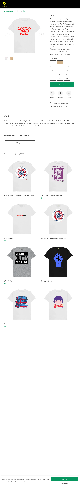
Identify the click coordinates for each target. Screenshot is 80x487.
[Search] (72, 4)
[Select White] (53, 62)
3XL (53, 79)
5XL (67, 79)
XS (53, 70)
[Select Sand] (60, 62)
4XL (60, 79)
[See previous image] (7, 34)
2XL (67, 75)
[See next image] (41, 34)
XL (60, 75)
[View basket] (76, 4)
